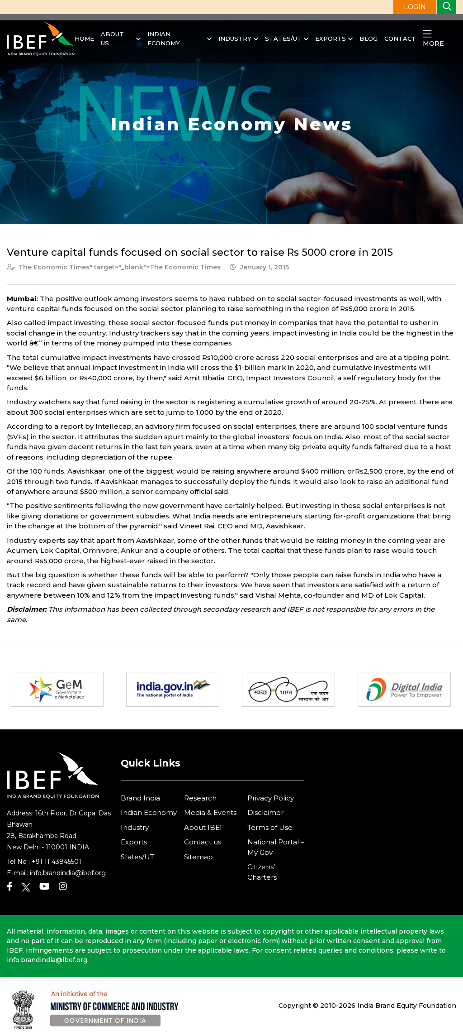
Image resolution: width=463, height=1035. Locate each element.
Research (200, 798)
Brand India (140, 798)
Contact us (202, 842)
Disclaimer (265, 812)
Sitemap (198, 857)
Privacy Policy (270, 798)
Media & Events (210, 812)
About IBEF (204, 827)
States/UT (283, 38)
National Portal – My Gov (275, 847)
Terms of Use (270, 827)
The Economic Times (54, 267)
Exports (330, 38)
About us (112, 38)
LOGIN (415, 7)
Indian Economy (163, 38)
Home (84, 38)
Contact (400, 38)
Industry (234, 38)
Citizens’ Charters (262, 872)
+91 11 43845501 (56, 862)
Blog (368, 38)
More (433, 43)
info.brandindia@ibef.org (68, 873)
